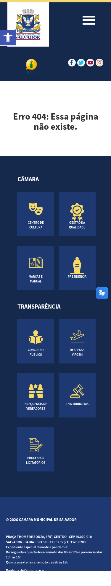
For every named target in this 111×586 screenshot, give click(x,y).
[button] (8, 38)
